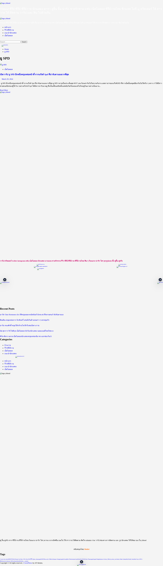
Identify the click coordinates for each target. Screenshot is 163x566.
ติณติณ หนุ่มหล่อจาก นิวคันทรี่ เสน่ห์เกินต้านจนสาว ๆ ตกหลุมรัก (24, 320)
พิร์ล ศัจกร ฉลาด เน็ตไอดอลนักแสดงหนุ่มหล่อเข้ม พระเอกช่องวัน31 (26, 336)
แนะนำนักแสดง (10, 33)
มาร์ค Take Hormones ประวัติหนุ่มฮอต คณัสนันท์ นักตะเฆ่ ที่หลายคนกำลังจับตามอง (32, 315)
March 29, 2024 (7, 79)
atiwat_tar (113, 559)
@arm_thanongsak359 (38, 559)
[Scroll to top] (0, 565)
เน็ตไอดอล (8, 36)
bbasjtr (15, 561)
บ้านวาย (7, 345)
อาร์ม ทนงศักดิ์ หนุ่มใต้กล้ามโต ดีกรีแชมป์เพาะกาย (19, 325)
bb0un (12, 561)
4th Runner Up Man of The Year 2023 (21, 559)
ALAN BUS (83, 559)
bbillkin (22, 561)
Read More (4, 90)
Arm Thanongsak (89, 559)
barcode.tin (4, 561)
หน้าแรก (7, 27)
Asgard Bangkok (97, 559)
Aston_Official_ (107, 559)
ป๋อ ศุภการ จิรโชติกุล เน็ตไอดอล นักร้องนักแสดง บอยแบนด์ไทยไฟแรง (26, 331)
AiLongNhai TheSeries (68, 559)
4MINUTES (10, 559)
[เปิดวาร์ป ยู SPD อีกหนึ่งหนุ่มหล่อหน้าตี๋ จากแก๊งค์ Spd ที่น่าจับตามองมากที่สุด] (3, 65)
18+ (31, 559)
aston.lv (102, 559)
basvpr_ (9, 561)
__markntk (26, 561)
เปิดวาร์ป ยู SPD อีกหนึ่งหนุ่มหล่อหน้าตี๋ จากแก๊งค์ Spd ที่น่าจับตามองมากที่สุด (34, 74)
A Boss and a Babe (47, 559)
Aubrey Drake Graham (121, 559)
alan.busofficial (76, 559)
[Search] (0, 40)
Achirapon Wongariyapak (57, 559)
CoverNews (28, 563)
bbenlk (18, 561)
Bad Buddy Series (130, 559)
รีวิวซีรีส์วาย (9, 30)
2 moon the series (4, 559)
